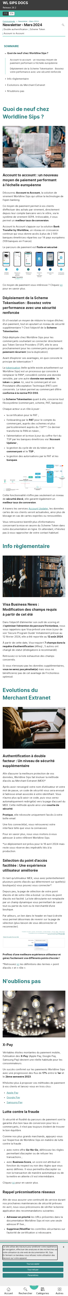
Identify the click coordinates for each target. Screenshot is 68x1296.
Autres (59, 1293)
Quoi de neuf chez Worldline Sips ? (27, 53)
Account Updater (38, 508)
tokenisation (13, 368)
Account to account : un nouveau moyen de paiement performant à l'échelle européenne (33, 61)
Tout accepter (33, 1264)
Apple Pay (12, 1093)
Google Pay (13, 1097)
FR (5, 13)
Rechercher (25, 1293)
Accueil (8, 1293)
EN (11, 13)
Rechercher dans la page (63, 25)
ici (61, 285)
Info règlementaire (18, 79)
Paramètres (33, 1275)
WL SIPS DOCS (15, 3)
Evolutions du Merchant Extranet (26, 85)
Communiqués (9, 21)
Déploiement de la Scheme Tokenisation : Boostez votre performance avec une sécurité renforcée (37, 70)
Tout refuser (32, 1270)
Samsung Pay (14, 1102)
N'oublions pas (15, 91)
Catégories (42, 1293)
